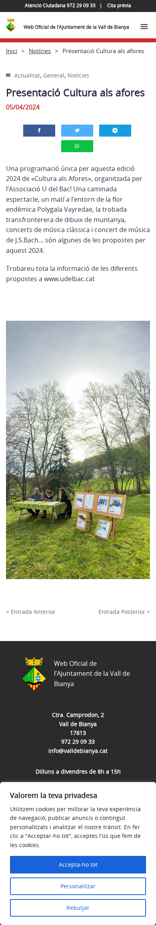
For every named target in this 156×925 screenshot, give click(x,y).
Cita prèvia (119, 5)
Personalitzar (78, 886)
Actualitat (27, 75)
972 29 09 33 (78, 741)
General (53, 75)
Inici (11, 51)
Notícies (40, 51)
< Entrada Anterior (31, 611)
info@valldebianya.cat (78, 750)
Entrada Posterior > (124, 611)
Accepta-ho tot (78, 864)
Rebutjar (78, 907)
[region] (78, 853)
